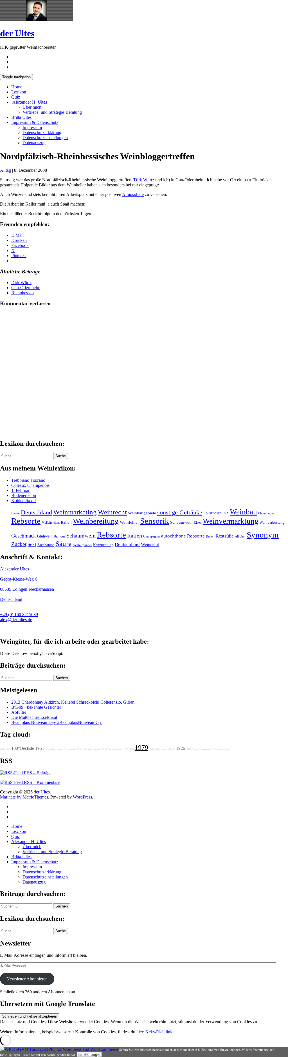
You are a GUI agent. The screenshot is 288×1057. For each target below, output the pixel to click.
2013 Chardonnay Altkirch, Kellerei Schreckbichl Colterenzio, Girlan (72, 702)
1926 (180, 748)
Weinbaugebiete (142, 513)
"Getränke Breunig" (92, 749)
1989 (188, 749)
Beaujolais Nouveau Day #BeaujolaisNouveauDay (56, 722)
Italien (66, 522)
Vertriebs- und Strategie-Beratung (52, 112)
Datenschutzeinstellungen (45, 137)
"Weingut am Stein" (221, 749)
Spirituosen (212, 513)
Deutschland (36, 512)
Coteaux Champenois (30, 485)
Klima (198, 522)
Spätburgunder (82, 545)
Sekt (32, 544)
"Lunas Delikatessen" (202, 749)
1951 (39, 748)
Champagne (266, 513)
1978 (104, 749)
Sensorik (154, 520)
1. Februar (20, 490)
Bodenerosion (23, 495)
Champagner (151, 536)
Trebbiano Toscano (28, 480)
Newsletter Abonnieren (27, 978)
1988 (157, 749)
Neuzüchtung (103, 545)
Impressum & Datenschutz (34, 122)
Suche (60, 456)
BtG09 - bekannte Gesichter (36, 707)
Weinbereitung (96, 521)
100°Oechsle (22, 748)
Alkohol (240, 536)
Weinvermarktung (230, 521)
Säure (63, 543)
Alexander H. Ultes (29, 102)
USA (225, 513)
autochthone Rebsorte (183, 536)
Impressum (32, 127)
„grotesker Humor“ (54, 749)
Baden (15, 513)
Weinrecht (112, 512)
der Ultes (17, 33)
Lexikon (18, 92)
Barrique (59, 536)
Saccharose (45, 545)
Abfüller (18, 712)
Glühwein (45, 536)
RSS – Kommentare (41, 782)
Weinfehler (129, 522)
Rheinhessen (22, 292)
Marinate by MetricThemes (24, 797)
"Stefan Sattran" (115, 749)
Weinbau (243, 512)
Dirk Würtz (144, 179)
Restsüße (224, 536)
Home (16, 86)
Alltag (5, 170)
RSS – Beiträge (37, 772)
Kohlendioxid (23, 500)
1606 (131, 749)
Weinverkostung (272, 523)
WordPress (82, 797)
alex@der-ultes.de (16, 619)
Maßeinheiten (51, 523)
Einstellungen (89, 1054)
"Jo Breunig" (70, 749)
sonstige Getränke (179, 512)
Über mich (31, 107)
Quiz (15, 97)
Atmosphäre (133, 194)
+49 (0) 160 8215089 (19, 614)
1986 (151, 749)
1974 (79, 749)
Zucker (18, 544)
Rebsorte (25, 520)
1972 (125, 749)
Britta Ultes (21, 117)
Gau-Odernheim (25, 287)
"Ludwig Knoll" (168, 749)
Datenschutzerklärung (41, 132)
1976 (8, 749)
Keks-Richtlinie (159, 1031)
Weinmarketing (75, 512)
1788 (2, 749)
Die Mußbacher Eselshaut (34, 717)
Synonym (263, 534)
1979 (141, 747)
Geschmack (23, 536)
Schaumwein (181, 522)
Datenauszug (34, 142)
